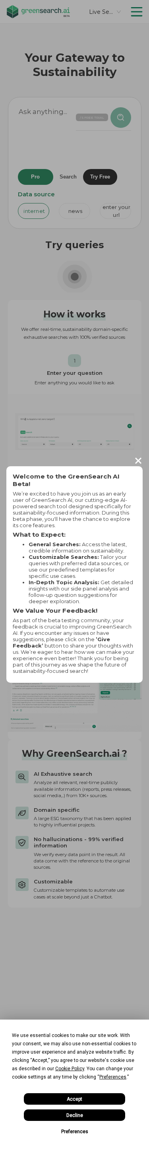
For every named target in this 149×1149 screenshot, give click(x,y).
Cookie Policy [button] (69, 1068)
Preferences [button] (112, 1077)
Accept (74, 1099)
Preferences (74, 1131)
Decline (74, 1115)
